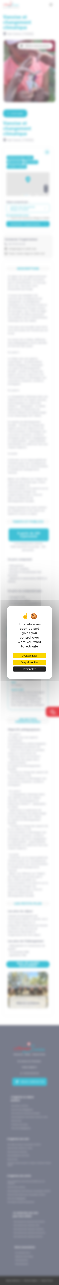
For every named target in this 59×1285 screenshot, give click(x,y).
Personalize (29, 669)
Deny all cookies (29, 662)
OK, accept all (29, 655)
